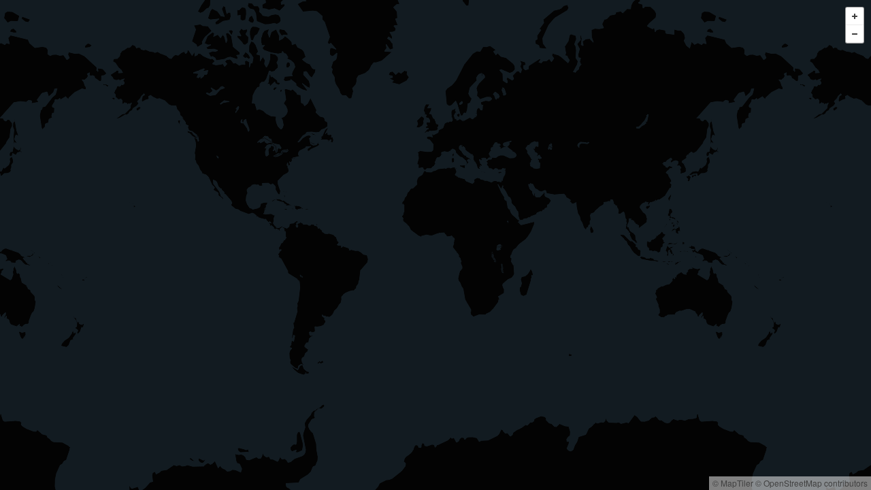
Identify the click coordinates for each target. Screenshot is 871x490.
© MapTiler (732, 483)
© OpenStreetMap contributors (811, 483)
